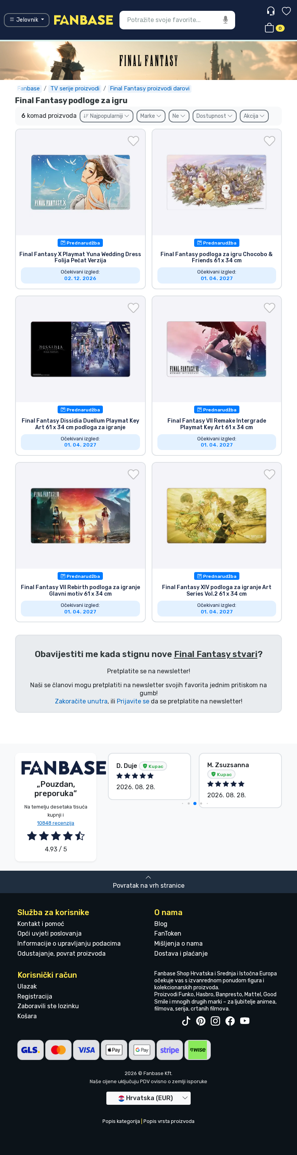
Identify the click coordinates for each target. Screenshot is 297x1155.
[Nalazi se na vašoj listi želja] (133, 141)
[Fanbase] (83, 19)
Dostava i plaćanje (181, 953)
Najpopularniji (106, 116)
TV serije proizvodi (74, 88)
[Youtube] (244, 1021)
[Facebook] (230, 1021)
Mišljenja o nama (178, 943)
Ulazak (27, 986)
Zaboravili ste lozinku (48, 1006)
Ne (176, 116)
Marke (148, 116)
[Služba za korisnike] (272, 11)
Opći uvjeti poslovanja (49, 933)
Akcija (251, 116)
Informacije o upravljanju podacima (69, 943)
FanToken (167, 933)
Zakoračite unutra (81, 701)
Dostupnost (211, 116)
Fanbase (28, 88)
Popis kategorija (121, 1121)
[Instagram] (215, 1021)
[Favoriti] (286, 12)
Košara (27, 1016)
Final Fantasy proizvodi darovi (149, 88)
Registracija (34, 996)
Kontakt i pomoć (40, 923)
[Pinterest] (200, 1021)
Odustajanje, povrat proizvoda (61, 953)
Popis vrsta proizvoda (169, 1121)
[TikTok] (186, 1021)
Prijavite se (133, 701)
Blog (160, 923)
